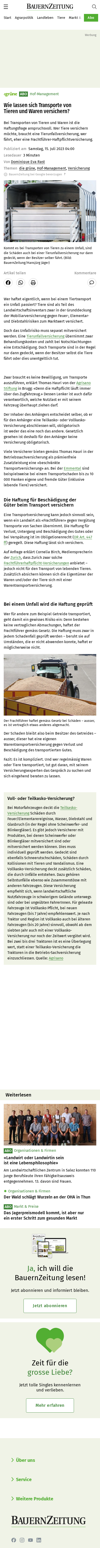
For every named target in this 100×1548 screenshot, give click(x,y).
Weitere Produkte (34, 1498)
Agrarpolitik (24, 18)
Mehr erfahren (50, 1405)
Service (24, 1479)
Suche (96, 7)
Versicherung (79, 168)
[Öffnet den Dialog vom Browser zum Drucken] (33, 282)
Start (7, 18)
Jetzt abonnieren (50, 1305)
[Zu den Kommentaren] (91, 282)
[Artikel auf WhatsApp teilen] (20, 282)
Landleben (45, 18)
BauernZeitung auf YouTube (30, 1540)
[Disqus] (50, 1027)
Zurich (15, 557)
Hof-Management (51, 168)
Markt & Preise (80, 18)
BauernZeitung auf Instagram (22, 1540)
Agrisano (56, 958)
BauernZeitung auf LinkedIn (39, 1540)
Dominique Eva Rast (28, 162)
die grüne (27, 168)
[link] (50, 1160)
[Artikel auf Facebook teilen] (8, 282)
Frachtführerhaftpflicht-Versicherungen (36, 563)
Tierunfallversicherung (45, 336)
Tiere (61, 18)
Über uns (25, 1460)
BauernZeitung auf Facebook (13, 1540)
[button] (6, 7)
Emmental (72, 468)
